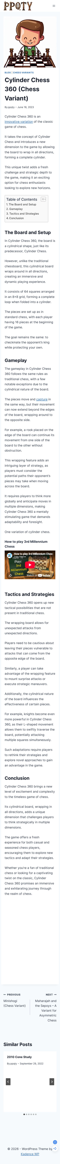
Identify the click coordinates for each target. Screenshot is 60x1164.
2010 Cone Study (19, 1057)
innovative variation (19, 121)
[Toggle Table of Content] (42, 199)
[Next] (52, 1081)
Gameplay (16, 209)
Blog (8, 72)
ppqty (11, 107)
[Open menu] (54, 6)
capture (41, 399)
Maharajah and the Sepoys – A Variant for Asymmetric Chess (46, 1007)
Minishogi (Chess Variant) (14, 1000)
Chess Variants (23, 72)
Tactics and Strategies (24, 213)
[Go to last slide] (8, 1081)
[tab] (24, 1114)
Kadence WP (30, 1154)
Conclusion (16, 218)
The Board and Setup (22, 204)
